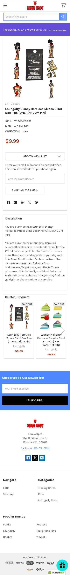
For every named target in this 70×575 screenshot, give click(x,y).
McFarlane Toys (46, 530)
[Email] (15, 202)
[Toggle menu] (5, 5)
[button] (35, 156)
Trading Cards (47, 488)
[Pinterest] (36, 202)
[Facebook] (8, 202)
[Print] (22, 202)
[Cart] (64, 5)
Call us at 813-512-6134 (35, 448)
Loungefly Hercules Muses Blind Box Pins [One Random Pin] (19, 338)
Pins (41, 494)
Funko (7, 524)
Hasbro (7, 537)
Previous (7, 330)
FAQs (6, 488)
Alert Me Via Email (25, 190)
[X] (29, 202)
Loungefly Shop (47, 500)
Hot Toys (41, 524)
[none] (35, 69)
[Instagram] (42, 458)
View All (41, 537)
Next (63, 330)
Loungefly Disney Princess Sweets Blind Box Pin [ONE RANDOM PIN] (51, 340)
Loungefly (9, 530)
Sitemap (8, 494)
